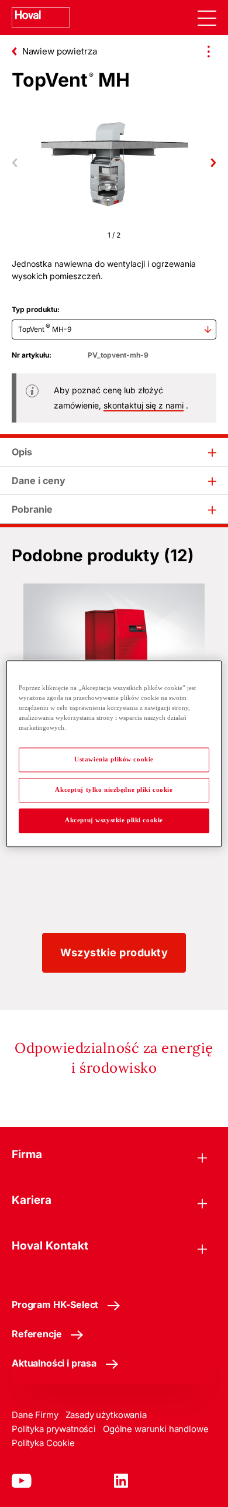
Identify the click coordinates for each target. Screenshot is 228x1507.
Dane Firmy (35, 1414)
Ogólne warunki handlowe (156, 1428)
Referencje (36, 1334)
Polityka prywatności (54, 1428)
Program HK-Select (55, 1304)
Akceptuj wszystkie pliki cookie (114, 819)
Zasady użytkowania (106, 1414)
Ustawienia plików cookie (114, 759)
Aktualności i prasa (54, 1363)
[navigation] (207, 17)
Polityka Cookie (43, 1442)
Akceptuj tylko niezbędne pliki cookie (113, 789)
